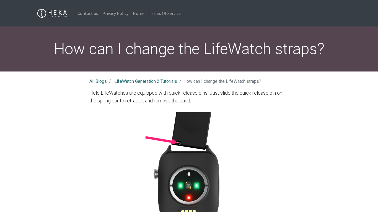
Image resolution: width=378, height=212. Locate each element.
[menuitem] (87, 13)
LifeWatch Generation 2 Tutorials (145, 81)
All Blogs (98, 81)
